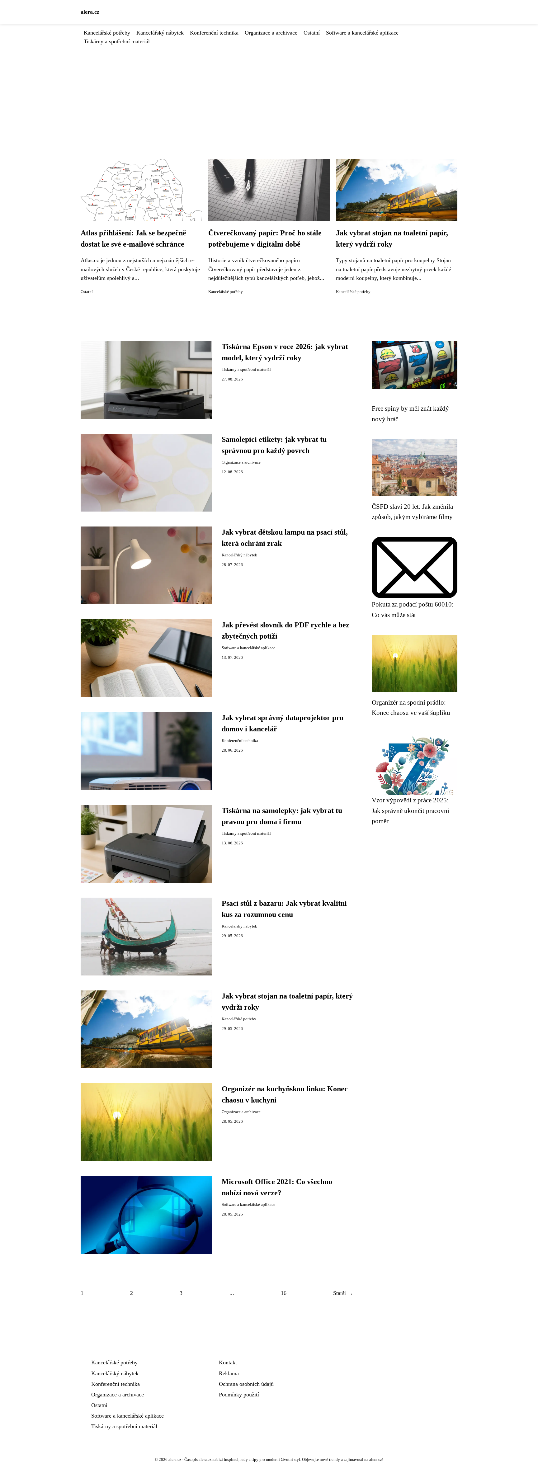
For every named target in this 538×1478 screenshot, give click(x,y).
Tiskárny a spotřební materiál (117, 41)
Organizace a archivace (271, 33)
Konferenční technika (214, 33)
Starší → (343, 1293)
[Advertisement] (269, 92)
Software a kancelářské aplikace (362, 33)
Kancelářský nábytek (160, 33)
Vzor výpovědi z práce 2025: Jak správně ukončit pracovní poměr (410, 810)
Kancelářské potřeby (107, 33)
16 (283, 1293)
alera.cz (90, 12)
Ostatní (312, 33)
